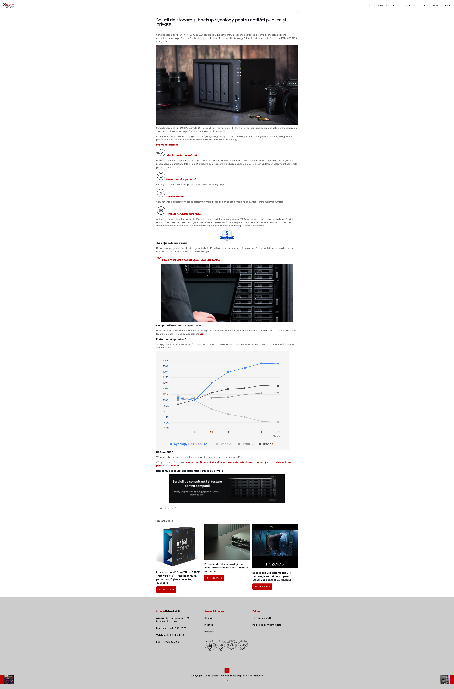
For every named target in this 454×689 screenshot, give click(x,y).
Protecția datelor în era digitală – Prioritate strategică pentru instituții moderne (226, 567)
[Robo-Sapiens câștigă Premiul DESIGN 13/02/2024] (7, 679)
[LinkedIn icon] (228, 680)
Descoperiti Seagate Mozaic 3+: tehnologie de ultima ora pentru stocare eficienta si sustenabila (271, 576)
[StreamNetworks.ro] (8, 5)
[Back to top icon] (227, 670)
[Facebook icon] (226, 680)
